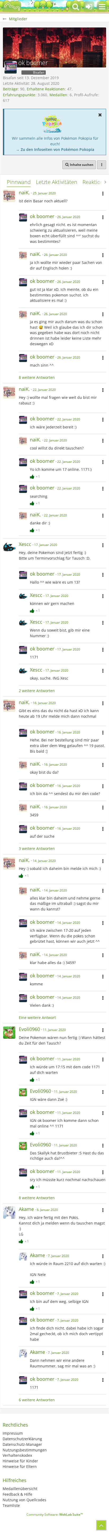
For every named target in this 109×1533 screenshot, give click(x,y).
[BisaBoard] (12, 6)
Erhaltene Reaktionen (46, 88)
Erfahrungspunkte (19, 94)
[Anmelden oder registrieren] (89, 6)
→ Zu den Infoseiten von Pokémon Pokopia (55, 149)
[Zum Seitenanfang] (101, 1525)
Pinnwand (19, 182)
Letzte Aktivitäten (56, 182)
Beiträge (10, 88)
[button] (102, 6)
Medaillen (58, 94)
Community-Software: (54, 1514)
